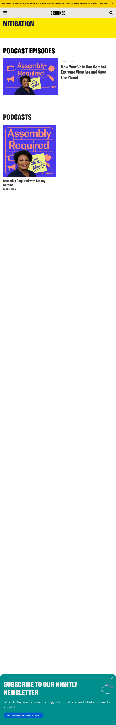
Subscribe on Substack (23, 715)
